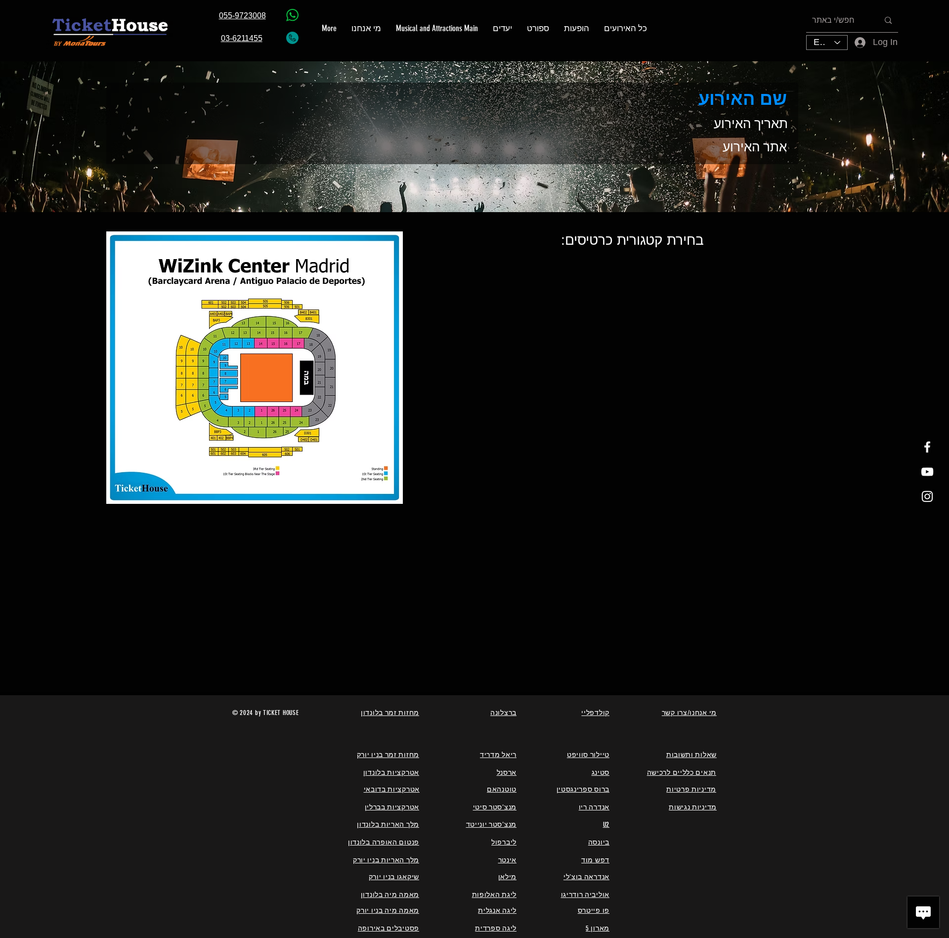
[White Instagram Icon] (927, 496)
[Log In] (853, 42)
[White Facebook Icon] (927, 447)
